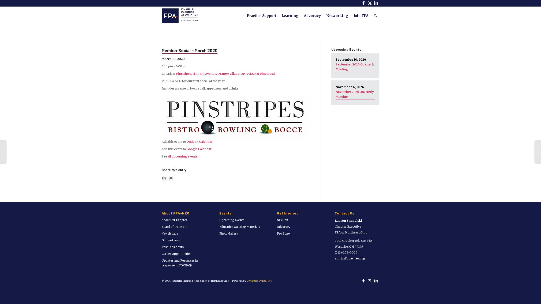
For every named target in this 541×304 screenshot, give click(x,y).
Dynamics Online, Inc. (259, 280)
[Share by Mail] (171, 178)
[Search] (375, 15)
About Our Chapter (174, 220)
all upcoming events (182, 156)
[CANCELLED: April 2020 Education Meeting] (3, 152)
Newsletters (170, 233)
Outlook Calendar (199, 142)
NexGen (282, 220)
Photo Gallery (228, 233)
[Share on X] (165, 178)
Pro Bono (283, 233)
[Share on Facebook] (162, 178)
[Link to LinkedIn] (376, 3)
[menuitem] (261, 15)
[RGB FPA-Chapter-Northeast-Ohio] (180, 15)
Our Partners (171, 240)
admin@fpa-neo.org (350, 258)
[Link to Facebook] (363, 3)
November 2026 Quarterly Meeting (355, 94)
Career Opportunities (176, 254)
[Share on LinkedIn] (168, 178)
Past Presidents (173, 247)
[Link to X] (370, 3)
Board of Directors (174, 227)
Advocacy (283, 227)
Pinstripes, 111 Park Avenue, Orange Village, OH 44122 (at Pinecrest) (225, 74)
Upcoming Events (231, 220)
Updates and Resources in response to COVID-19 (180, 263)
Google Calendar (199, 149)
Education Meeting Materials (239, 227)
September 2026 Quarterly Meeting (355, 66)
